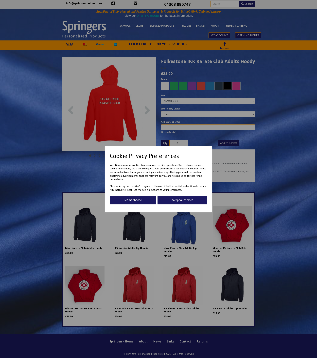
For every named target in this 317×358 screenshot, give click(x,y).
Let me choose (133, 200)
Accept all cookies (182, 200)
